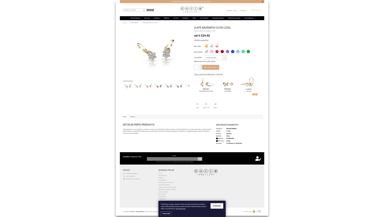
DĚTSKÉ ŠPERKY (231, 129)
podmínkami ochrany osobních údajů (182, 162)
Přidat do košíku (212, 67)
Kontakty (160, 178)
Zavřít (204, 100)
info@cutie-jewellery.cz (132, 173)
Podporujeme (162, 196)
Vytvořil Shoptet (247, 211)
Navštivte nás (162, 199)
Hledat (144, 10)
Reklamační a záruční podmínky (167, 189)
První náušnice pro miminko (166, 182)
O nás (160, 173)
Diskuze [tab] (132, 117)
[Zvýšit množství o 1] (201, 66)
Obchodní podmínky (164, 185)
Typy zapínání (162, 180)
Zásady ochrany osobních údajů (167, 187)
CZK (234, 10)
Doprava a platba (163, 192)
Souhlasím (217, 206)
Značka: (204, 31)
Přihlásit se (200, 159)
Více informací (181, 209)
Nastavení (166, 213)
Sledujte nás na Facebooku (133, 179)
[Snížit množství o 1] (201, 68)
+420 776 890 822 (130, 176)
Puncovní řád (162, 194)
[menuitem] (135, 18)
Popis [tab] (124, 117)
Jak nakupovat (162, 175)
